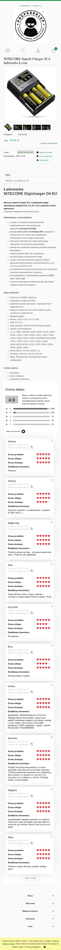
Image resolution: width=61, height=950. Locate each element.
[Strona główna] (31, 25)
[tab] (30, 175)
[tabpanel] (30, 284)
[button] (7, 50)
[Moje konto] (38, 50)
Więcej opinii (30, 878)
